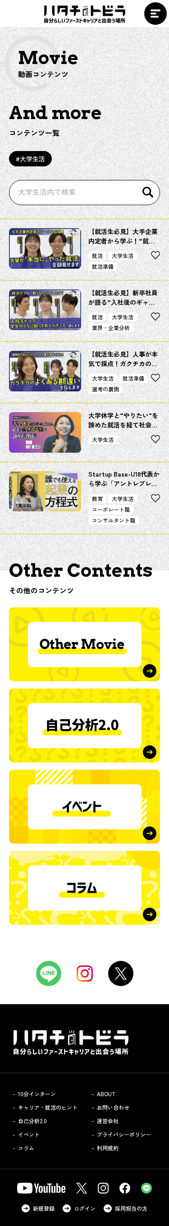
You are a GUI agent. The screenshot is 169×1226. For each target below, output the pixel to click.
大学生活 (122, 255)
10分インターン (37, 1093)
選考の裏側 (105, 389)
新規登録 (44, 1208)
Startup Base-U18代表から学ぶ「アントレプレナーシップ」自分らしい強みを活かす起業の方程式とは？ (124, 478)
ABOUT (106, 1093)
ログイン (85, 1208)
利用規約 (108, 1148)
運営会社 (108, 1121)
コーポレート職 (111, 509)
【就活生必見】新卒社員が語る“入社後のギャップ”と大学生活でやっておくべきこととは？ (123, 297)
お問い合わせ (113, 1107)
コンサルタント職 (113, 520)
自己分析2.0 (32, 1121)
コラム (26, 1148)
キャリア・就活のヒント (48, 1107)
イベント (29, 1134)
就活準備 (103, 266)
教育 (97, 498)
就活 (97, 255)
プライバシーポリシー (124, 1134)
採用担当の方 (131, 1208)
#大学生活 (30, 158)
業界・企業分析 (111, 327)
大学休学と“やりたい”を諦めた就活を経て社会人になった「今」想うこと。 (123, 420)
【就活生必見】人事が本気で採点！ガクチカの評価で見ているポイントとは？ (123, 358)
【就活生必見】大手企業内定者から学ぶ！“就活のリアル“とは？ (123, 236)
